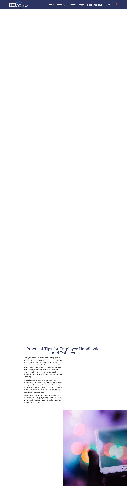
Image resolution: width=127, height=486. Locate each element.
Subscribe (27, 395)
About (81, 4)
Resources (72, 4)
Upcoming (61, 4)
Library (51, 4)
